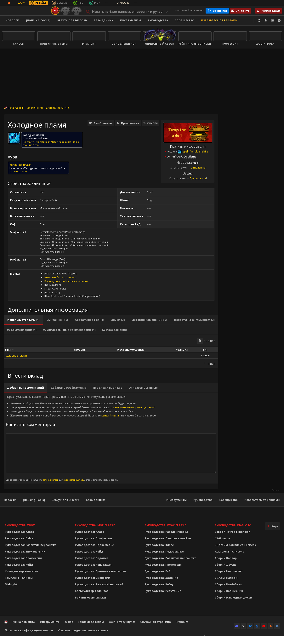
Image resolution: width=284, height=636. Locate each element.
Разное (205, 355)
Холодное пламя (16, 355)
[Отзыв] (272, 20)
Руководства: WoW (20, 525)
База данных (103, 20)
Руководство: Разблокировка (166, 532)
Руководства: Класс (19, 532)
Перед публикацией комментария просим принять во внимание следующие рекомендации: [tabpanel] (81, 438)
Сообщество (184, 20)
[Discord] (237, 626)
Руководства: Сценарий (92, 578)
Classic (62, 2)
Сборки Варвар (226, 558)
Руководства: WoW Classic (165, 525)
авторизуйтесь (51, 479)
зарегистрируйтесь (74, 479)
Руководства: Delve (19, 538)
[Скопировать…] (200, 341)
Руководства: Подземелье (94, 545)
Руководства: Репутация (93, 564)
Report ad (276, 490)
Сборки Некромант (229, 571)
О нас (69, 622)
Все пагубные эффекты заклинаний (66, 281)
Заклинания (35, 108)
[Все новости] (9, 3)
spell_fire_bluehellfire (195, 151)
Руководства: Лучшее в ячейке (168, 538)
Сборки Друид (225, 564)
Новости (12, 20)
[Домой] (26, 10)
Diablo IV (127, 2)
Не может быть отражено (60, 277)
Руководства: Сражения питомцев (100, 571)
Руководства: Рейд (19, 564)
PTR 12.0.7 (76, 10)
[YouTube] (264, 626)
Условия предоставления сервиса (83, 630)
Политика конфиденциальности (29, 630)
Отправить (197, 167)
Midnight (11, 584)
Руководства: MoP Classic (95, 525)
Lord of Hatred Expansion (232, 532)
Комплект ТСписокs (229, 551)
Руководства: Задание (91, 558)
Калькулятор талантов (21, 571)
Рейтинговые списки (90, 597)
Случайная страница (155, 622)
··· (106, 2)
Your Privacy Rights (122, 622)
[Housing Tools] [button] (38, 20)
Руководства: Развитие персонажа (30, 545)
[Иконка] (14, 138)
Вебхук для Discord (72, 20)
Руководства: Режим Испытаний (99, 584)
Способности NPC (58, 108)
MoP (97, 2)
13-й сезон (222, 538)
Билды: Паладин (227, 578)
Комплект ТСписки (19, 578)
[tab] (23, 320)
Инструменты (176, 500)
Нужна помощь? (23, 622)
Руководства (158, 20)
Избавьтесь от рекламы (219, 20)
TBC (80, 2)
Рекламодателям (91, 622)
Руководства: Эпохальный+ (25, 551)
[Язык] (279, 20)
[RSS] (270, 626)
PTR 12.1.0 (65, 10)
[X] (243, 626)
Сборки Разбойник (228, 584)
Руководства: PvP (157, 571)
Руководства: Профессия (23, 558)
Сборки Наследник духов (233, 597)
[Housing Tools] (34, 500)
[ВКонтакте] (277, 626)
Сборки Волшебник (229, 591)
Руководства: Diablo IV (233, 525)
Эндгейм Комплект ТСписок (235, 545)
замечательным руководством (133, 407)
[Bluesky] (250, 626)
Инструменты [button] (130, 20)
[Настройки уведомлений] (266, 20)
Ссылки (152, 123)
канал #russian (110, 415)
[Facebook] (257, 626)
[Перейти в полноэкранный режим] (259, 20)
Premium (182, 622)
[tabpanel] (111, 351)
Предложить (198, 178)
